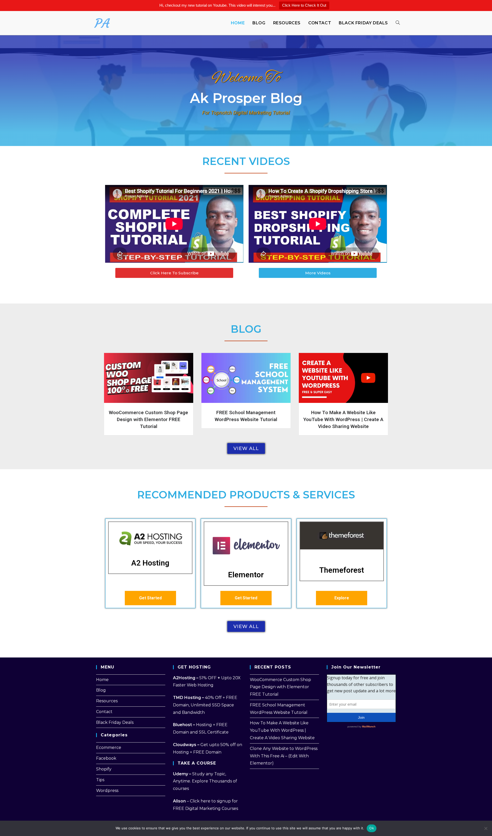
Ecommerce (108, 747)
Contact (104, 711)
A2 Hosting (150, 562)
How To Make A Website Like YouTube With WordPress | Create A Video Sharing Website (343, 419)
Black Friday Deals (115, 722)
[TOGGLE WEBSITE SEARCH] (398, 23)
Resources (107, 700)
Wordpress (107, 790)
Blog (101, 690)
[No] (485, 828)
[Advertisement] (359, 769)
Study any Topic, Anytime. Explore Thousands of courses (205, 781)
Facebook (106, 758)
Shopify (103, 769)
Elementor (246, 574)
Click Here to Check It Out (304, 5)
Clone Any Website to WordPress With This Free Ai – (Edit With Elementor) (283, 756)
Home (102, 679)
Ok (371, 828)
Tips (100, 779)
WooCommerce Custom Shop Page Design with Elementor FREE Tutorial (148, 419)
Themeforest (341, 570)
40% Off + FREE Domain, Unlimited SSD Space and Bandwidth (205, 705)
